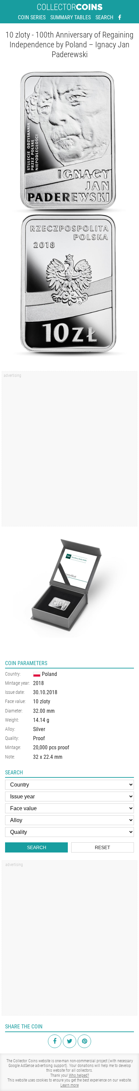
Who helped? (79, 1075)
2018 (38, 683)
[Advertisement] (69, 451)
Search (104, 17)
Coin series (32, 17)
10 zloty (41, 701)
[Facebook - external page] (119, 18)
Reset (102, 847)
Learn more (69, 1085)
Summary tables (70, 17)
